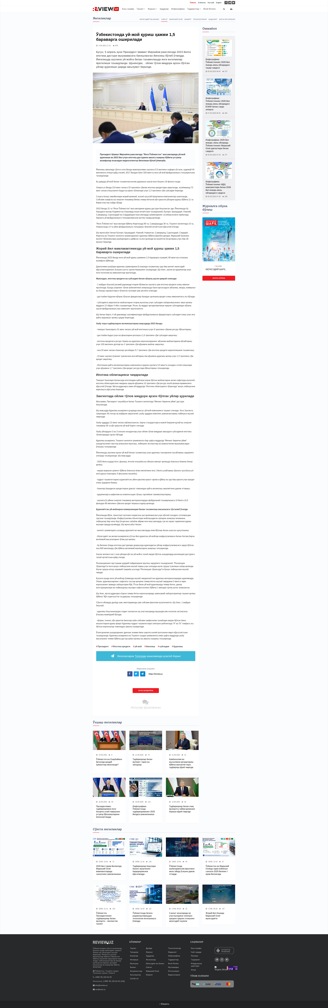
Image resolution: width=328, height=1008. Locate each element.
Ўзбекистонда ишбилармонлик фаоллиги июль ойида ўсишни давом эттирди (181, 870)
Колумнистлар (136, 971)
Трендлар (134, 952)
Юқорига (164, 1004)
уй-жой (138, 646)
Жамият (187, 19)
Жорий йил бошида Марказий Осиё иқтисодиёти (215, 916)
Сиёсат (164, 19)
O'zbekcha (202, 3)
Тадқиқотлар (193, 9)
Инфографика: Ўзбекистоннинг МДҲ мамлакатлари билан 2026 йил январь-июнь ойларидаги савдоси (218, 187)
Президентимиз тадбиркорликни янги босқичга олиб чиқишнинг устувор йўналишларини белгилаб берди (108, 811)
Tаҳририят (195, 960)
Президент (103, 646)
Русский (211, 3)
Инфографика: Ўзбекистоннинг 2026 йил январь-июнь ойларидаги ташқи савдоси (218, 63)
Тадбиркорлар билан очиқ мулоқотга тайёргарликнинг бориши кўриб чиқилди (182, 809)
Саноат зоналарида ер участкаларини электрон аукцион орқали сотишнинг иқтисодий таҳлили (182, 917)
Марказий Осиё (176, 19)
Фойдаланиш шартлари (196, 964)
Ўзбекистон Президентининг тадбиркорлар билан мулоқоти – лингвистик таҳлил (107, 918)
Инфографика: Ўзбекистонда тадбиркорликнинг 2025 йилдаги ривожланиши (144, 810)
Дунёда (149, 948)
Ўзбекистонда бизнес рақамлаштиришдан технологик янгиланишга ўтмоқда (144, 917)
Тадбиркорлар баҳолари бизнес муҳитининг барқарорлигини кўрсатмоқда (144, 870)
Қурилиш (178, 646)
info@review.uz (101, 985)
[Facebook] (226, 2)
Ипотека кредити (121, 646)
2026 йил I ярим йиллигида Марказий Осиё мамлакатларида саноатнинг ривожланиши (109, 870)
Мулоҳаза (134, 963)
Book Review (209, 9)
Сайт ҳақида (196, 952)
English (218, 3)
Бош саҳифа (128, 9)
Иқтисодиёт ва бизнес (149, 19)
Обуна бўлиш (219, 278)
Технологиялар (200, 19)
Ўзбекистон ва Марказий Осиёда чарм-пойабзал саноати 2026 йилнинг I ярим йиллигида (217, 870)
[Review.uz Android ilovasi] (224, 951)
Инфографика (178, 9)
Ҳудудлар (164, 9)
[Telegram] (229, 2)
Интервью (134, 960)
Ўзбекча (193, 3)
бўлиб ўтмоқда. (157, 160)
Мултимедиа (173, 967)
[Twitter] (233, 2)
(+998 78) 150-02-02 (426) (114, 981)
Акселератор (135, 975)
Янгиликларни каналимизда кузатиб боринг (149, 656)
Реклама (194, 956)
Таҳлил (140, 9)
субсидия (164, 646)
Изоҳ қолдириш (145, 690)
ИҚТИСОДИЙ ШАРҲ (215, 269)
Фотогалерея (173, 971)
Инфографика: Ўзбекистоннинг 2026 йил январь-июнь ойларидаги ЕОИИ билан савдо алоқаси (218, 104)
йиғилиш (150, 646)
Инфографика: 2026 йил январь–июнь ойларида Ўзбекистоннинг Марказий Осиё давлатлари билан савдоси (218, 145)
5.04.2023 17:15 (104, 46)
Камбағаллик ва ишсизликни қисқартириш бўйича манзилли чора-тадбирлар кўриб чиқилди (181, 763)
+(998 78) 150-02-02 (103, 977)
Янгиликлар (151, 960)
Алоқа (193, 970)
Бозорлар (134, 956)
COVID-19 (134, 979)
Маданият (213, 19)
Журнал (152, 9)
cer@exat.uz (100, 989)
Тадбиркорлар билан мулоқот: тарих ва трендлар (142, 762)
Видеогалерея (174, 975)
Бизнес (133, 967)
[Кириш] (231, 9)
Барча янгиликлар (227, 19)
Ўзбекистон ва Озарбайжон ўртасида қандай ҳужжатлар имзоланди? (109, 762)
